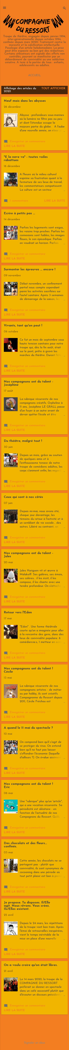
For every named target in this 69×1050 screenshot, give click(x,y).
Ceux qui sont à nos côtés (23, 497)
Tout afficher (53, 88)
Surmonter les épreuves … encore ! (29, 269)
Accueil (34, 75)
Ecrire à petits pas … (19, 213)
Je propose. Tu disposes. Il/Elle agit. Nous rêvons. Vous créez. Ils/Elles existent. (27, 906)
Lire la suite (14, 146)
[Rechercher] (64, 9)
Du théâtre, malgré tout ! (23, 441)
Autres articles (34, 1022)
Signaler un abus (34, 1042)
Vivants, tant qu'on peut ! (23, 325)
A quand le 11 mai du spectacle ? (28, 728)
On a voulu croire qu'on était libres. (30, 965)
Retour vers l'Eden (18, 612)
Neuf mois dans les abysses (25, 101)
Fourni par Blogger (35, 1036)
